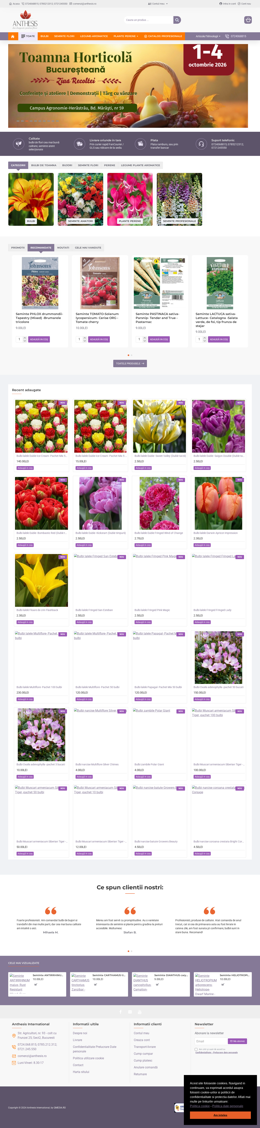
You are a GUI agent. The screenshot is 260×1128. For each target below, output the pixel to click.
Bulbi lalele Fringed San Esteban (94, 610)
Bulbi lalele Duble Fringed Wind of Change (159, 532)
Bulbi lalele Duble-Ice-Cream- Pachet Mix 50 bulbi (42, 455)
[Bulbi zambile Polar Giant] (159, 734)
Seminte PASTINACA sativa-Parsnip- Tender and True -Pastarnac (157, 318)
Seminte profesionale (179, 220)
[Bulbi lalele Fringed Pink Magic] (159, 580)
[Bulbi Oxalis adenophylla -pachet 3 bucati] (41, 734)
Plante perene (130, 220)
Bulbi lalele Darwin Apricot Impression (216, 532)
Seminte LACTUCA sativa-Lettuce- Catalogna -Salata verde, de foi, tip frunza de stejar (217, 320)
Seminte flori (88, 165)
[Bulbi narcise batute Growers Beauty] (159, 811)
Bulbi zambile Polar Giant (149, 764)
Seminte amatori (80, 220)
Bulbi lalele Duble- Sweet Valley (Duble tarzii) (160, 455)
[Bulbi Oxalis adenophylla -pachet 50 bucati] (218, 657)
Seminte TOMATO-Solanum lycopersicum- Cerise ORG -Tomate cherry (97, 318)
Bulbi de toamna (43, 165)
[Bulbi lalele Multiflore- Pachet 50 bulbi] (100, 657)
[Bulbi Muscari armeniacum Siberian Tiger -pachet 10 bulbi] (100, 811)
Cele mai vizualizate (23, 963)
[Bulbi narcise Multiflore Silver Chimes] (100, 734)
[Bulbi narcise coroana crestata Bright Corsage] (218, 811)
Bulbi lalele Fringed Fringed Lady (212, 610)
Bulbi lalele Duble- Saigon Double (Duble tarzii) (219, 455)
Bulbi (31, 221)
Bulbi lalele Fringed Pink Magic (152, 610)
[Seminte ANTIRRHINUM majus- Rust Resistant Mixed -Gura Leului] (20, 984)
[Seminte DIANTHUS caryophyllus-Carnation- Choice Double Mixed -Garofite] (142, 982)
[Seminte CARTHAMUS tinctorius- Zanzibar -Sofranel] (80, 982)
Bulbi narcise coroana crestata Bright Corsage (219, 841)
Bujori (67, 165)
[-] (25, 341)
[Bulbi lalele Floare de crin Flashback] (41, 580)
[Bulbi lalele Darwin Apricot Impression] (218, 503)
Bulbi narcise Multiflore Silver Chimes (97, 764)
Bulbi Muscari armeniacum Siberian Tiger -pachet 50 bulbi (42, 841)
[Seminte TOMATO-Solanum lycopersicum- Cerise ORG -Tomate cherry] (100, 283)
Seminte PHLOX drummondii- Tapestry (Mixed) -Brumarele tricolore (39, 318)
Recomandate (40, 247)
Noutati (63, 247)
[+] (25, 338)
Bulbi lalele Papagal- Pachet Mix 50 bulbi (158, 687)
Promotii (18, 247)
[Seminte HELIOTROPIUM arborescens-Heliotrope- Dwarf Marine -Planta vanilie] (206, 984)
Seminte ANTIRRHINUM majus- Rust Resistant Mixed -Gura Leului (49, 975)
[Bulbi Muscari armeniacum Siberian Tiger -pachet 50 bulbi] (41, 811)
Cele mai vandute (88, 247)
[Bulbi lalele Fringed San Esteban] (100, 580)
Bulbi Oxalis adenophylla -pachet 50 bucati (218, 687)
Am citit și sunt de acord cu (216, 1051)
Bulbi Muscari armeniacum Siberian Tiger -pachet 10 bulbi (101, 841)
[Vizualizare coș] (248, 20)
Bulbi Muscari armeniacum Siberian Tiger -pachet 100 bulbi (219, 764)
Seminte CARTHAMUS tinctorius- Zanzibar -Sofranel (110, 975)
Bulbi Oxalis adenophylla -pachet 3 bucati (41, 764)
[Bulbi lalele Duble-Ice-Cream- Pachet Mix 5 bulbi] (100, 426)
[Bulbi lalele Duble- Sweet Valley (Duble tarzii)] (159, 426)
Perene (109, 165)
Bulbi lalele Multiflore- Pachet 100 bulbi (39, 687)
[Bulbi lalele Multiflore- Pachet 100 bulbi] (41, 657)
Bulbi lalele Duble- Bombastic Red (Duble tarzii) (42, 532)
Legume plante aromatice (140, 165)
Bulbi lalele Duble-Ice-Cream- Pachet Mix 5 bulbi (101, 455)
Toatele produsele (128, 363)
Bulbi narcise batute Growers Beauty (156, 841)
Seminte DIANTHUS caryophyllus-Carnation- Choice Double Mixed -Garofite (171, 975)
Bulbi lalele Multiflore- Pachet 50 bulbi (97, 687)
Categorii (18, 165)
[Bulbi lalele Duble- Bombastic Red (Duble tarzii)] (41, 503)
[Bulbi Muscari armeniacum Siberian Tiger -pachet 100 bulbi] (218, 734)
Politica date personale (227, 1106)
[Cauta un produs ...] (177, 20)
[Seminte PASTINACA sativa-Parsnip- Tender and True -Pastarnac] (160, 283)
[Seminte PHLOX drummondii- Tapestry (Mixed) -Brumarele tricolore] (40, 283)
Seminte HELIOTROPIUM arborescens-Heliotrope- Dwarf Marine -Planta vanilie (235, 975)
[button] (244, 1106)
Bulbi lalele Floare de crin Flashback (37, 610)
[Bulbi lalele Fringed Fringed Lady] (218, 580)
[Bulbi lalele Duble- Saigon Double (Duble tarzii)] (218, 426)
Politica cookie (200, 1106)
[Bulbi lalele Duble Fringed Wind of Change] (159, 503)
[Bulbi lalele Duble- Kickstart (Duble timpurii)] (100, 503)
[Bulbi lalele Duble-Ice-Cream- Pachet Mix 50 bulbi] (41, 426)
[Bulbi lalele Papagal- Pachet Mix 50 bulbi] (159, 657)
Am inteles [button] (220, 1115)
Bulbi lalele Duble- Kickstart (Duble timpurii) (101, 532)
